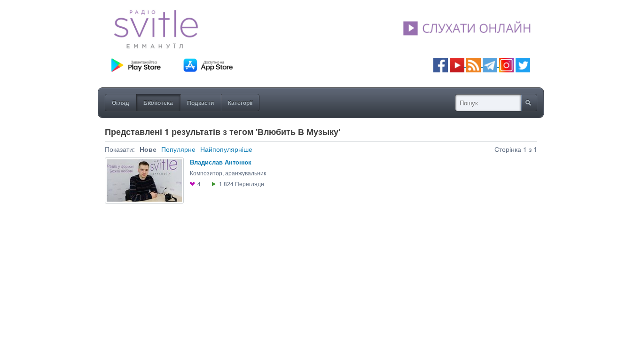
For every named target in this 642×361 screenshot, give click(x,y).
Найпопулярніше (226, 149)
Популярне (178, 149)
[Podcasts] (473, 64)
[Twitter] (523, 64)
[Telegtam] (490, 64)
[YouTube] (458, 64)
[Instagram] (506, 64)
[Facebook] (440, 64)
